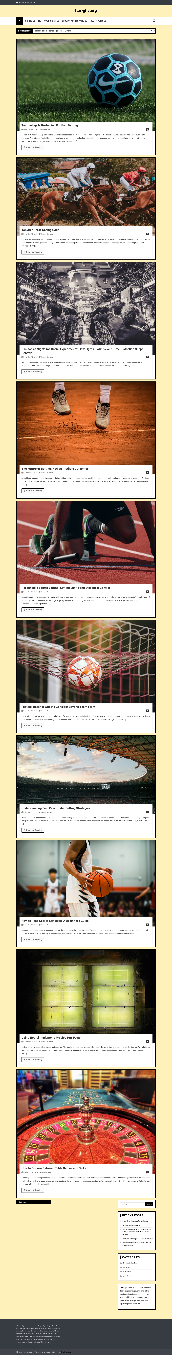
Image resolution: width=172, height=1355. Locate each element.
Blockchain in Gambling (74, 21)
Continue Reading (34, 147)
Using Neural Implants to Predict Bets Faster (52, 1038)
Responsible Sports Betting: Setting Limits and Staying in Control (66, 588)
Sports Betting (32, 21)
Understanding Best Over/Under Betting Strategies (56, 808)
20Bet (122, 1287)
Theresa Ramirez (44, 129)
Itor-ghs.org (86, 11)
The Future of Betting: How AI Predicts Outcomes (55, 469)
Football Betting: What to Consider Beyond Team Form (58, 707)
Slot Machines (98, 21)
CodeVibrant (66, 1352)
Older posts (22, 1202)
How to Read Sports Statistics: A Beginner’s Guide (55, 921)
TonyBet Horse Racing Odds (40, 230)
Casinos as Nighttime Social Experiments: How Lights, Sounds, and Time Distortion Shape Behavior (78, 30)
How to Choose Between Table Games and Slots (54, 1168)
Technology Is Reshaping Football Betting (50, 125)
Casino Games (51, 21)
